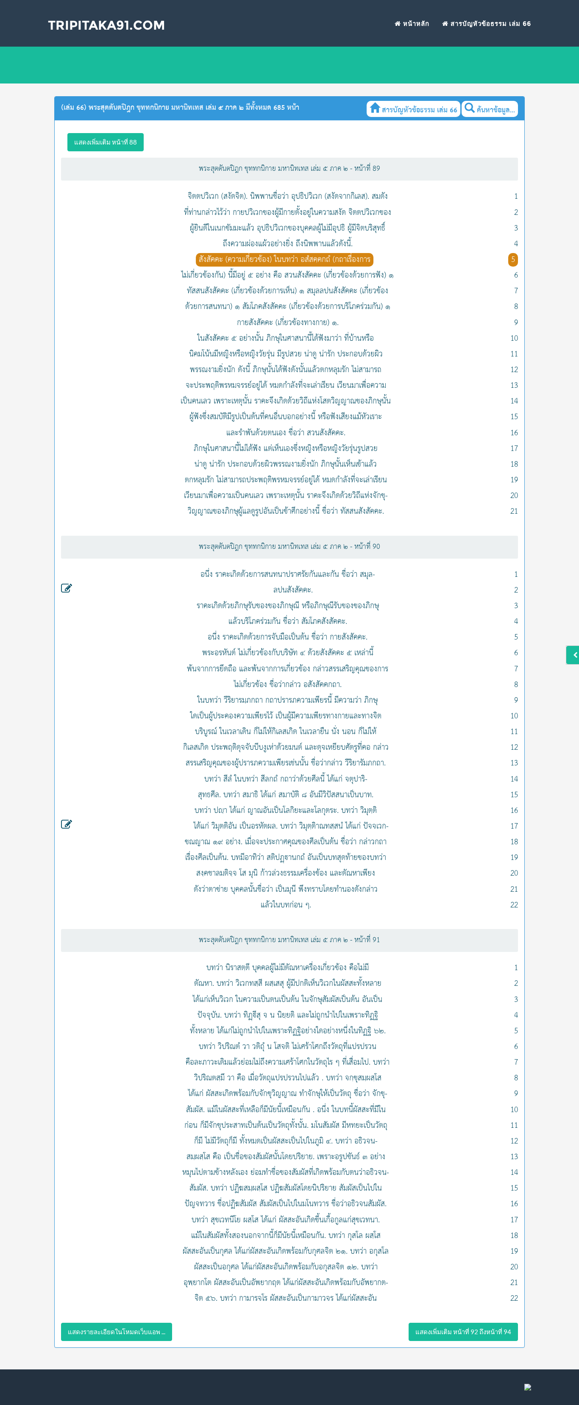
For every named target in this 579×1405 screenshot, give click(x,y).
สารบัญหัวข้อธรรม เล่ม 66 (489, 23)
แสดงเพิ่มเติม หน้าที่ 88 (105, 142)
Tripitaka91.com (106, 25)
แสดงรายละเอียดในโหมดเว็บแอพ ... (116, 1331)
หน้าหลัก (415, 23)
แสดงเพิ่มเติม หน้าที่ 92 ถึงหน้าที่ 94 (463, 1331)
